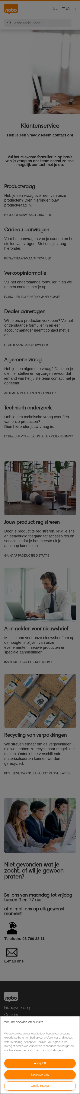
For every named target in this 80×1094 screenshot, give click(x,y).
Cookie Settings (40, 1085)
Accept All (40, 1063)
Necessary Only (40, 1074)
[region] (40, 1055)
